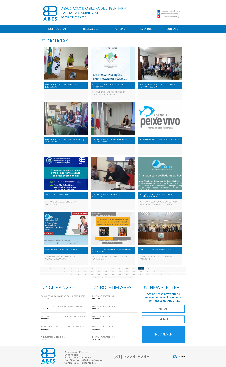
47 (71, 274)
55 (127, 274)
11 (113, 268)
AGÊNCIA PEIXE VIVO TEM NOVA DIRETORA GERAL (159, 140)
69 (130, 277)
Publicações (90, 28)
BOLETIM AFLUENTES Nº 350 (103, 296)
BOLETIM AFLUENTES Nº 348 (103, 316)
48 (78, 274)
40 (168, 271)
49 (85, 274)
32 (113, 271)
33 (120, 271)
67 (116, 277)
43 (43, 274)
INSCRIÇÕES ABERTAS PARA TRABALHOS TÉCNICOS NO (108, 86)
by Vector (179, 357)
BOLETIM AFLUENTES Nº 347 (103, 327)
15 (141, 268)
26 (71, 271)
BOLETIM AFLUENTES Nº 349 (103, 306)
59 (154, 274)
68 (123, 277)
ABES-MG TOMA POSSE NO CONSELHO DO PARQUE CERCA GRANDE (65, 141)
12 (120, 268)
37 (148, 271)
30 (99, 271)
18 (161, 268)
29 (92, 271)
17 (154, 268)
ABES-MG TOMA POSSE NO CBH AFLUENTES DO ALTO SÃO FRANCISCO (111, 141)
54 (120, 274)
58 (148, 274)
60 (161, 274)
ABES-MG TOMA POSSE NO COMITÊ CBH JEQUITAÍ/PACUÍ (61, 86)
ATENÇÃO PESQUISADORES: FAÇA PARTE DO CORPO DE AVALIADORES (157, 196)
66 (109, 277)
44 (50, 274)
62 (175, 274)
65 (102, 277)
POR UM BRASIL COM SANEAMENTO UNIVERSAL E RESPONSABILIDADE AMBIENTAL (63, 296)
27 (78, 271)
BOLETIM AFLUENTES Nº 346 (103, 337)
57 (141, 274)
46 (64, 274)
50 (92, 274)
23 (50, 271)
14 (134, 268)
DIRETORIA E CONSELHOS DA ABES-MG (155, 249)
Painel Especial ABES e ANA (53, 337)
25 (64, 271)
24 (57, 271)
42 (182, 271)
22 (43, 271)
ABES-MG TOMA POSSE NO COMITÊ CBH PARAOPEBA (108, 196)
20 (175, 268)
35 (134, 271)
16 (148, 268)
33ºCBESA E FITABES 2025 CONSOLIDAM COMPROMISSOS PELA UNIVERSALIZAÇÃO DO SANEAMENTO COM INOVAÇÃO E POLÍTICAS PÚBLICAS (63, 306)
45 (57, 274)
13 (127, 268)
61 (168, 274)
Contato (172, 28)
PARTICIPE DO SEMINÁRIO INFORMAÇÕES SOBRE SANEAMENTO (111, 250)
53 (113, 274)
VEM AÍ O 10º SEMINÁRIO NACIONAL (59, 195)
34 (127, 271)
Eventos (146, 28)
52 (106, 274)
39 (161, 271)
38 (154, 271)
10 (106, 268)
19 (168, 268)
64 (96, 277)
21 (182, 268)
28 (85, 271)
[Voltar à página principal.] (84, 13)
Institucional (57, 28)
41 (175, 271)
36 (141, 271)
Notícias (119, 28)
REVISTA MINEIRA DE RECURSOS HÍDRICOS (62, 249)
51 (99, 274)
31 (106, 271)
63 (182, 274)
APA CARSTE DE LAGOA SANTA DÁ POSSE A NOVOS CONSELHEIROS (157, 86)
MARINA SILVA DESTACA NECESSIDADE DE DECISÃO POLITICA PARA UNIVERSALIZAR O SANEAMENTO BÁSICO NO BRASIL (63, 327)
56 (134, 274)
